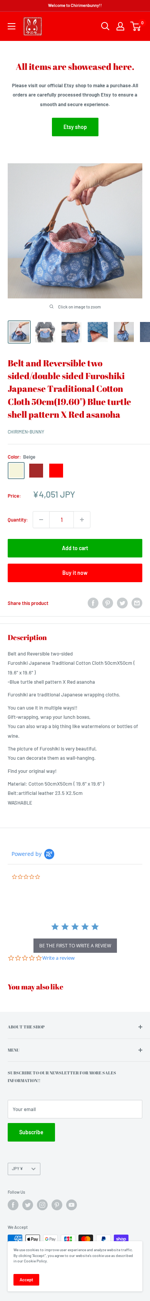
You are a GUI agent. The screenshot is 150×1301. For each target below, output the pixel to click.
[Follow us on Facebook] (13, 1204)
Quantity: (18, 520)
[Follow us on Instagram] (42, 1204)
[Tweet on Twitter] (122, 603)
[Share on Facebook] (93, 603)
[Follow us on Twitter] (27, 1204)
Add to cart (75, 548)
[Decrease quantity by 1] (41, 520)
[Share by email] (137, 603)
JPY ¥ (17, 1168)
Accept (26, 1279)
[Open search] (105, 26)
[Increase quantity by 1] (82, 520)
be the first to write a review (75, 945)
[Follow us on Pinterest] (57, 1204)
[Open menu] (11, 26)
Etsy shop (75, 127)
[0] (136, 26)
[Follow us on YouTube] (71, 1204)
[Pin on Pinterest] (107, 603)
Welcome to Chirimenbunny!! (75, 5)
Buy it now (75, 572)
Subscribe (31, 1132)
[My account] (120, 26)
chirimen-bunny (26, 431)
